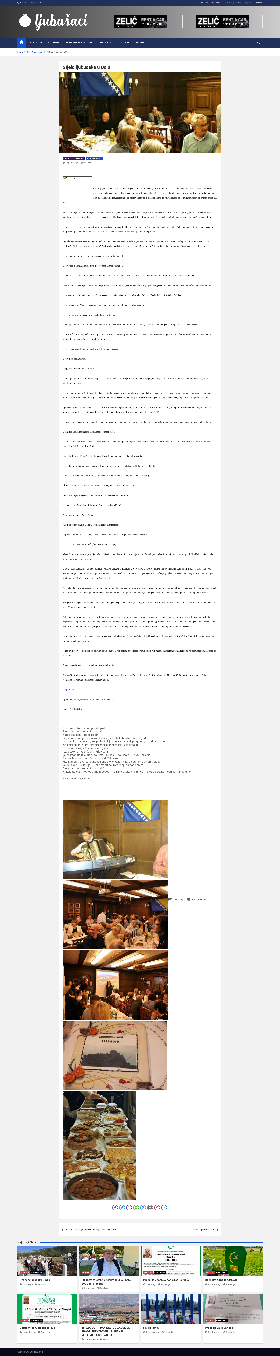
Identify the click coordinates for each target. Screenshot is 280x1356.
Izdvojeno (97, 1321)
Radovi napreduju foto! (203, 1229)
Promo (139, 42)
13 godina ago (71, 162)
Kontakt (259, 3)
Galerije (229, 3)
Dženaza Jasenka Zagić (35, 1280)
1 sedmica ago (214, 1284)
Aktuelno (24, 1273)
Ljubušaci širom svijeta (73, 159)
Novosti (34, 42)
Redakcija (87, 162)
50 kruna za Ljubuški (244, 3)
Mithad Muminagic (95, 159)
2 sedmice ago (29, 1332)
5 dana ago (27, 1284)
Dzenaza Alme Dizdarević (221, 1280)
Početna (204, 3)
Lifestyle (103, 42)
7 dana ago (151, 1284)
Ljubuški (122, 42)
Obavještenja (216, 3)
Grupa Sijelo (68, 689)
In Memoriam (36, 1273)
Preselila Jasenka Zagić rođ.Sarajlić (166, 1280)
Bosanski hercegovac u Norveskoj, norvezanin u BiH (91, 1229)
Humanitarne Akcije (78, 42)
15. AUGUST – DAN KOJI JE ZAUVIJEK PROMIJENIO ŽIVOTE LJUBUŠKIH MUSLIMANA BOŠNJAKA (106, 1331)
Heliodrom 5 (151, 1327)
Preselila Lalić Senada (219, 1327)
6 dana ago (89, 1288)
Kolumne (53, 42)
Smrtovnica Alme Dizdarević (38, 1327)
